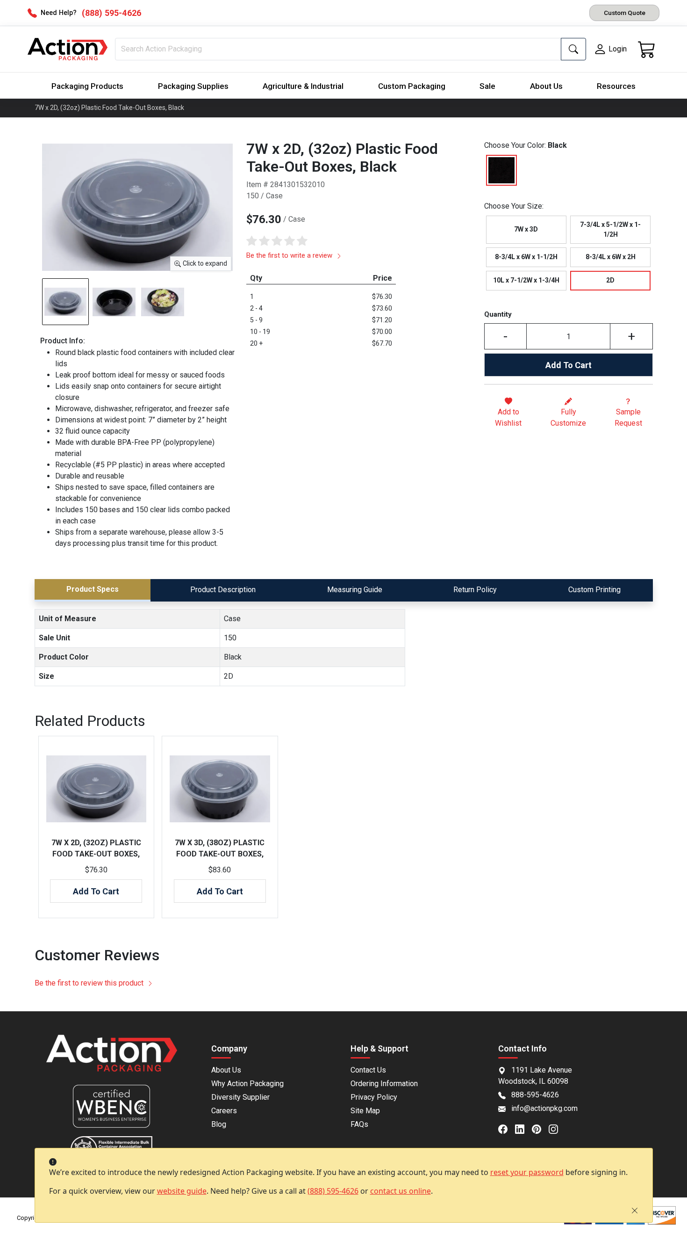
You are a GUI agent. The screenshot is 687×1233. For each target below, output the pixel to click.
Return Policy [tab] (475, 589)
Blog (218, 1124)
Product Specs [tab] (92, 589)
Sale (487, 86)
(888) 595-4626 (333, 1191)
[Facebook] (506, 1129)
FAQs (359, 1124)
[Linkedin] (523, 1129)
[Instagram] (557, 1129)
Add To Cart (568, 365)
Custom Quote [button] (624, 12)
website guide (182, 1191)
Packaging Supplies (193, 86)
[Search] (573, 49)
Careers (224, 1110)
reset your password (527, 1172)
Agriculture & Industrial (303, 86)
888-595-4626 (535, 1094)
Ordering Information (384, 1083)
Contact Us (368, 1070)
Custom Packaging (411, 86)
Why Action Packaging (247, 1083)
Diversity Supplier (240, 1097)
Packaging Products (87, 86)
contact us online (400, 1191)
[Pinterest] (540, 1129)
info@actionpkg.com (544, 1108)
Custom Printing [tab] (594, 589)
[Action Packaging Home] (112, 1060)
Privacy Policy (374, 1097)
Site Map (365, 1110)
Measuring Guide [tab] (354, 589)
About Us (546, 86)
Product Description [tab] (223, 589)
